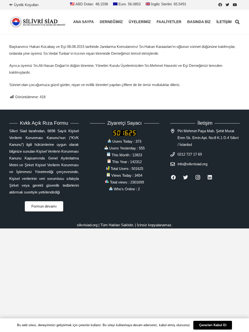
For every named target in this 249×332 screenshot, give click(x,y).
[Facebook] (221, 5)
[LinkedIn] (213, 177)
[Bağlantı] (37, 22)
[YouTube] (236, 5)
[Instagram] (201, 177)
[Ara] (237, 22)
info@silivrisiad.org (192, 164)
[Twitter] (229, 5)
